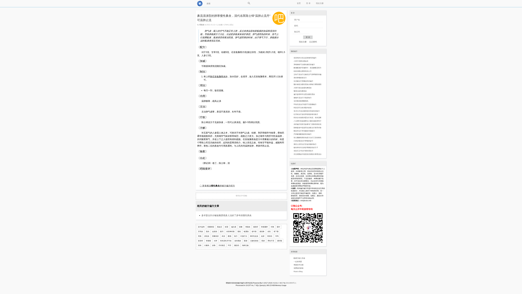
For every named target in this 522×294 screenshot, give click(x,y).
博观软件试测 (298, 265)
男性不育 (271, 241)
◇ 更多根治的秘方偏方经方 (217, 185)
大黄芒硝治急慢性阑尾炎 (303, 88)
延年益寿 (201, 227)
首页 (299, 3)
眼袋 (245, 241)
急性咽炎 (237, 241)
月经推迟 (221, 245)
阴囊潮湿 (211, 227)
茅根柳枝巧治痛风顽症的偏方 (304, 64)
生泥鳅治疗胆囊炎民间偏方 (303, 81)
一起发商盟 (298, 262)
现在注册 (320, 3)
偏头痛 (233, 227)
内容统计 (276, 283)
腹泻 (221, 231)
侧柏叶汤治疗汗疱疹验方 (303, 98)
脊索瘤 (208, 241)
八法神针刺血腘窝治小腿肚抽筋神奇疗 (307, 121)
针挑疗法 (243, 236)
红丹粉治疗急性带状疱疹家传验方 (306, 114)
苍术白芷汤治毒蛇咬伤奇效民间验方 (307, 111)
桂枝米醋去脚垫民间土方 (303, 71)
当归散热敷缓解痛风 (301, 101)
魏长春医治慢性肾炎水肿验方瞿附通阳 (307, 84)
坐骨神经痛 (230, 231)
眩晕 (226, 227)
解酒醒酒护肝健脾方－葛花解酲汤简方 (307, 68)
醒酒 (229, 236)
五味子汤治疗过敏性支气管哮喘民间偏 (307, 74)
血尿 (262, 236)
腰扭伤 (236, 245)
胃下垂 (276, 231)
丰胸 (272, 227)
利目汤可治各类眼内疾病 (303, 108)
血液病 (214, 231)
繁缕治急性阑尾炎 (300, 91)
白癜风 (206, 245)
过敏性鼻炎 (254, 241)
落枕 (239, 231)
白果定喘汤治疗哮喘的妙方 (303, 141)
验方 (235, 236)
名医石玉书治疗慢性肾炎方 (303, 151)
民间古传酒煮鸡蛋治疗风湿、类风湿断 (307, 118)
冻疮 (269, 231)
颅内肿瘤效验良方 (300, 78)
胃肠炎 (247, 227)
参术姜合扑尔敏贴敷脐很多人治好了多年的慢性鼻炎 (226, 215)
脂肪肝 (255, 227)
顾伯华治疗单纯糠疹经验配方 (304, 131)
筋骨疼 (200, 241)
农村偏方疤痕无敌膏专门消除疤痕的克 (307, 124)
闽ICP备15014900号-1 (287, 283)
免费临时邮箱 (298, 268)
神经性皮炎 (254, 236)
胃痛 (199, 236)
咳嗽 (240, 227)
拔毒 (213, 245)
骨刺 (199, 245)
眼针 (278, 227)
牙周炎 (200, 231)
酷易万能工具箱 (299, 258)
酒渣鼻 (262, 231)
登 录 (308, 3)
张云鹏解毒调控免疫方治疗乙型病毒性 (307, 138)
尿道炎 (206, 236)
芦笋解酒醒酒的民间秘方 (303, 134)
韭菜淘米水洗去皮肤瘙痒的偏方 (305, 58)
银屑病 (246, 231)
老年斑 (254, 231)
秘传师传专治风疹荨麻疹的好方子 (306, 147)
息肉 (207, 231)
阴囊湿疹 (215, 236)
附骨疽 (269, 236)
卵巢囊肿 (264, 227)
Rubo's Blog (298, 271)
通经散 (279, 241)
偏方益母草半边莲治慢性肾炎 (304, 94)
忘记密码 (313, 42)
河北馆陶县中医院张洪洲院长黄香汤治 (307, 154)
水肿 (215, 241)
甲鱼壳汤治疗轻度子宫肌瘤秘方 (305, 104)
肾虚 (263, 241)
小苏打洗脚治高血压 (301, 61)
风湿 (223, 236)
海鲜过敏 (245, 245)
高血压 (219, 227)
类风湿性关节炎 (226, 241)
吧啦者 (202, 25)
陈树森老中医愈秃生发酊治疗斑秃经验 (307, 128)
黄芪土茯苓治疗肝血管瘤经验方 (305, 144)
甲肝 (229, 245)
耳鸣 (277, 236)
